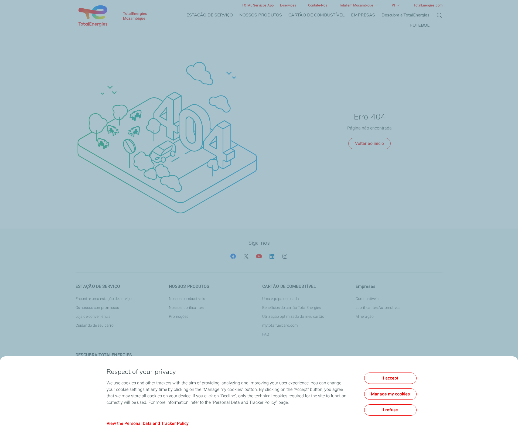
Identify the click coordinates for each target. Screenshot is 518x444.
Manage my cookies (390, 394)
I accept (390, 378)
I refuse (390, 409)
